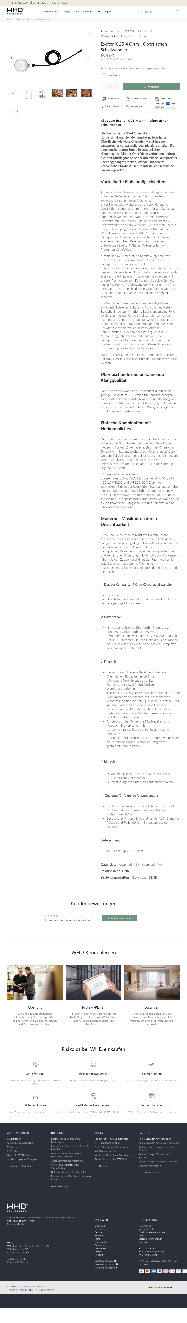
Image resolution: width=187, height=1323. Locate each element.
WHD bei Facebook (105, 1267)
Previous (11, 58)
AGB (141, 1235)
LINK (125, 871)
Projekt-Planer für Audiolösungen (112, 1138)
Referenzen (100, 1235)
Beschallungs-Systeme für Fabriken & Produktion (70, 1148)
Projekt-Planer (93, 1007)
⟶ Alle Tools (101, 1166)
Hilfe (97, 1238)
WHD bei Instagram (105, 1264)
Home (9, 19)
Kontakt (99, 1254)
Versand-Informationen (150, 1238)
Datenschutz (145, 1225)
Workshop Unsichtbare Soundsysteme (114, 1155)
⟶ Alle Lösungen (60, 1186)
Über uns (35, 1007)
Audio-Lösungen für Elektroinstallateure (159, 1142)
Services (99, 1232)
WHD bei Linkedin (104, 1261)
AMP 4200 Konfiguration (107, 1142)
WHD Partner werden (150, 1165)
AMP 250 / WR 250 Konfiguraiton (112, 1146)
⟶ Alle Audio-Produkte (19, 1166)
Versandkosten (113, 75)
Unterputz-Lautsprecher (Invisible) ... (69, 1172)
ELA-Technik (13, 1151)
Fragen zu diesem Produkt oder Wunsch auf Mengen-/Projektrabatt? (135, 68)
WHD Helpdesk (61, 3)
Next (88, 58)
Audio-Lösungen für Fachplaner (155, 1138)
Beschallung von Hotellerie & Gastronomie (65, 1140)
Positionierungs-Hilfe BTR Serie (111, 1159)
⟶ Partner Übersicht (150, 1172)
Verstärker (12, 1146)
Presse (98, 1251)
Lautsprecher (14, 1138)
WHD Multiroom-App (106, 1151)
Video (127, 249)
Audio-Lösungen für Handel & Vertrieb (158, 1161)
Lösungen (152, 1007)
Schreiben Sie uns (41, 3)
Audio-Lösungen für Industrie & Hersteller (154, 1156)
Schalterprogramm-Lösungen (22, 1159)
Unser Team (101, 1229)
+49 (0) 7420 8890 (19, 3)
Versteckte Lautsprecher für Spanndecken (65, 1166)
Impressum (144, 1241)
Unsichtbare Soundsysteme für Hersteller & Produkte (66, 1155)
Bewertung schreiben (119, 918)
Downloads (101, 1245)
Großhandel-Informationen (152, 1232)
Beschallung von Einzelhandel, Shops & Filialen (71, 1178)
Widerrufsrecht (146, 1229)
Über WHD (101, 1225)
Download (124, 864)
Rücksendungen (103, 1241)
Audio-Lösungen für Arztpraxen (67, 1160)
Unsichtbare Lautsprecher (20, 1142)
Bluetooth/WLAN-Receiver (20, 1155)
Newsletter (100, 1248)
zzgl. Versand (48, 1289)
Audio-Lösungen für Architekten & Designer (156, 1148)
